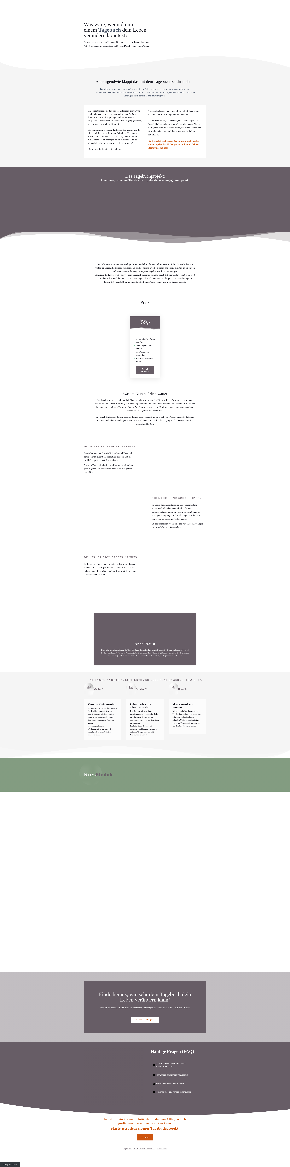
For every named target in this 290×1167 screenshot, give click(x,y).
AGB (135, 1148)
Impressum (127, 1148)
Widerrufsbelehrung (147, 1148)
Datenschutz (162, 1148)
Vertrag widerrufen (9, 1164)
